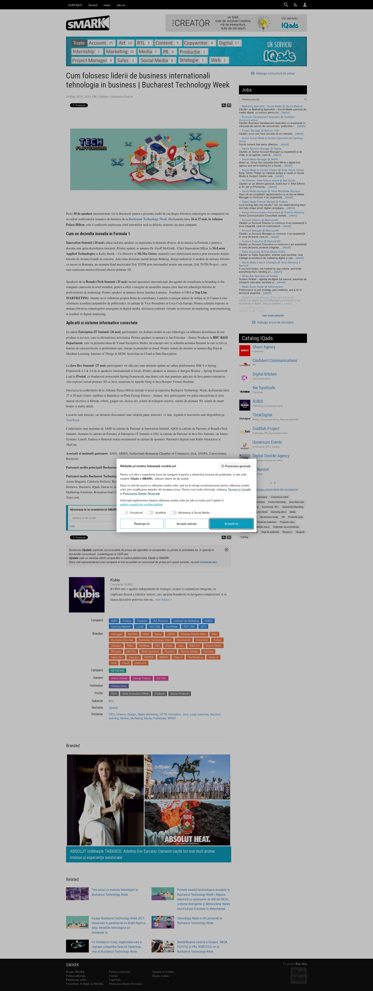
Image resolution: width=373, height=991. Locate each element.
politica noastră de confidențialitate (141, 504)
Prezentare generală (237, 466)
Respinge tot (142, 524)
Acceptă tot (231, 524)
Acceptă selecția (187, 524)
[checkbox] (131, 513)
